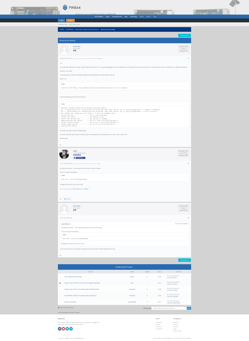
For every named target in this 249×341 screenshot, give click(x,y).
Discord (78, 189)
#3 (188, 217)
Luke (99, 163)
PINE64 (62, 29)
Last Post (169, 277)
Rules (107, 16)
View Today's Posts (74, 24)
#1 (188, 58)
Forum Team (178, 331)
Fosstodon (159, 329)
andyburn (132, 289)
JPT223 (132, 277)
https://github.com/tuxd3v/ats (88, 75)
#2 (188, 163)
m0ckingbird (167, 338)
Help (154, 16)
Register (70, 20)
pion (132, 283)
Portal (141, 16)
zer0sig (175, 290)
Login (61, 20)
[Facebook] (59, 329)
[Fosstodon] (71, 329)
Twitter (86, 189)
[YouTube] (63, 329)
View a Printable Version (67, 307)
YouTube (158, 327)
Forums (176, 322)
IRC (74, 189)
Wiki (126, 16)
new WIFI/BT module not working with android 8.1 (80, 295)
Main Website (99, 16)
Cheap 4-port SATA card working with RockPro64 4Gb (81, 289)
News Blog (133, 16)
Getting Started (117, 16)
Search (148, 16)
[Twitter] (67, 329)
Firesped (132, 295)
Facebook (159, 322)
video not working (70, 302)
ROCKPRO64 (69, 29)
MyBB (66, 338)
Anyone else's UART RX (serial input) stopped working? (82, 283)
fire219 (189, 338)
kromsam (76, 46)
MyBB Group (80, 338)
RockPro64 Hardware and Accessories (86, 29)
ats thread (97, 168)
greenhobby (132, 302)
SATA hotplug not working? (73, 277)
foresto (175, 284)
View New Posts (62, 24)
